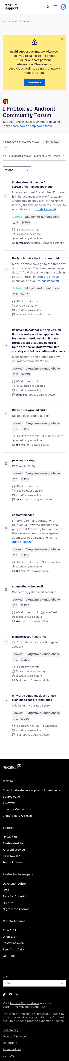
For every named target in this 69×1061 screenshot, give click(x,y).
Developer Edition (15, 883)
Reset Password (14, 943)
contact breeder (23, 515)
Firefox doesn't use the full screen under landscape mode (32, 184)
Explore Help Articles (17, 815)
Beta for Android (14, 896)
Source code (11, 796)
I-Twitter (9, 803)
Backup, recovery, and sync (32, 671)
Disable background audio (29, 410)
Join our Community (17, 809)
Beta (6, 890)
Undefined (50, 612)
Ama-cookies (12, 1049)
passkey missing (23, 460)
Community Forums (17, 21)
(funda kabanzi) (45, 209)
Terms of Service (14, 1036)
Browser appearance (28, 234)
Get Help (9, 956)
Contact (8, 1055)
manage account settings (29, 636)
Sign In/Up (10, 930)
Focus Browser (13, 862)
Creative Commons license (45, 1021)
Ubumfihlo (10, 1043)
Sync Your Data (13, 949)
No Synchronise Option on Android (35, 258)
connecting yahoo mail (27, 586)
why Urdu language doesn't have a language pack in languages (34, 698)
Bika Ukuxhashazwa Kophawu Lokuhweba (31, 790)
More (57, 155)
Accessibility (52, 562)
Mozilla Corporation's (24, 1003)
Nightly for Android (16, 909)
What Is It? (10, 936)
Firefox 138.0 (51, 142)
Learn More (34, 82)
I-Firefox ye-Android (27, 229)
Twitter (4, 994)
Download (10, 837)
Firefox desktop (14, 843)
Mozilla (12, 767)
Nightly (8, 902)
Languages (51, 725)
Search (48, 7)
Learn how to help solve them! (32, 126)
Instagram (17, 994)
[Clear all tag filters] (5, 147)
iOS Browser (11, 856)
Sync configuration (27, 305)
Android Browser (14, 849)
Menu (55, 7)
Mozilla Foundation (32, 1006)
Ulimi (6, 976)
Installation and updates (30, 385)
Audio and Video (53, 436)
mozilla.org (10, 1030)
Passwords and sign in (29, 490)
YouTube (10, 994)
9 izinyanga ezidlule (52, 242)
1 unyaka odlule (42, 314)
